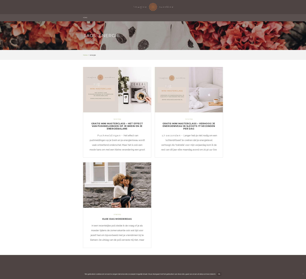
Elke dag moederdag (117, 219)
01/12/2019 (188, 119)
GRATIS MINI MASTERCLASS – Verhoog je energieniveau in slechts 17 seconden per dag (189, 126)
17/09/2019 (117, 214)
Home (85, 55)
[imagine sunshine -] (153, 6)
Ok (219, 274)
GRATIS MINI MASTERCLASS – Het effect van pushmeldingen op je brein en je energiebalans (117, 126)
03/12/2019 (117, 119)
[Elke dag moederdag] (117, 185)
